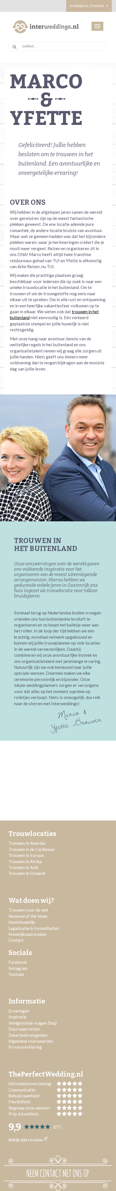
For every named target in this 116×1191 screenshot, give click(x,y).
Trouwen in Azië (23, 867)
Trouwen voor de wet (28, 909)
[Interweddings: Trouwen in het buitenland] (45, 26)
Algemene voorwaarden (30, 1041)
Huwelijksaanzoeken (27, 934)
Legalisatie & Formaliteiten (33, 928)
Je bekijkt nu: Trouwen (87, 6)
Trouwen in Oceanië (27, 873)
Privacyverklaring (25, 1046)
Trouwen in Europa (26, 855)
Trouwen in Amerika (26, 843)
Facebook (17, 962)
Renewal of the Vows (28, 916)
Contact (16, 940)
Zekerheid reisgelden (28, 1035)
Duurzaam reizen (24, 1028)
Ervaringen (18, 1010)
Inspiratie (17, 1016)
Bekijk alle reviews (26, 1139)
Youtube (16, 974)
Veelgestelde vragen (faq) (32, 1022)
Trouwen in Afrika (25, 861)
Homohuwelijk (21, 922)
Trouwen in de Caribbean (31, 849)
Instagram (18, 968)
